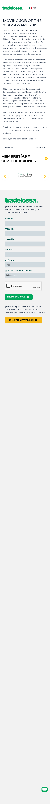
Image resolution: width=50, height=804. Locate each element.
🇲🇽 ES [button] (32, 8)
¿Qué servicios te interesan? (18, 271)
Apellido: (9, 229)
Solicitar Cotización (21, 320)
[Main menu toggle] (47, 8)
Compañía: (9, 239)
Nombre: (8, 219)
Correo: (8, 250)
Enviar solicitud (16, 297)
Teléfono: (9, 260)
